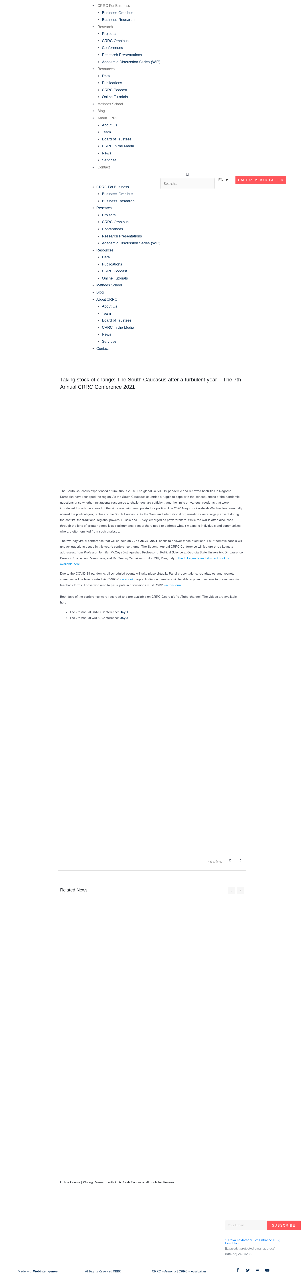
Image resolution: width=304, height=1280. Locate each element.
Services (109, 160)
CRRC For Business (113, 6)
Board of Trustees (117, 139)
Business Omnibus (117, 13)
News (106, 153)
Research (105, 27)
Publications (112, 83)
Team (106, 132)
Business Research (118, 20)
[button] (123, 180)
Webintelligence (45, 1271)
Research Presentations (122, 55)
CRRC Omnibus (115, 41)
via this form (172, 585)
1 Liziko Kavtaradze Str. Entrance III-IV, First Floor (252, 1241)
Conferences (112, 48)
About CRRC (107, 118)
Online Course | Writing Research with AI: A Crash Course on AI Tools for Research (118, 1182)
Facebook (127, 579)
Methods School (110, 104)
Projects (109, 34)
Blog (101, 111)
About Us (109, 125)
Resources (106, 69)
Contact (103, 167)
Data (106, 76)
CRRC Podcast (114, 90)
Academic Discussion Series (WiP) (131, 62)
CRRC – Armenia (164, 1271)
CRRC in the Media (118, 146)
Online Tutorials (115, 97)
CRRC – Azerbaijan (192, 1271)
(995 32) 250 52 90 (238, 1254)
